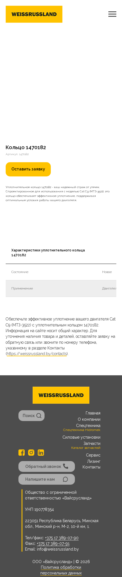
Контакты (91, 467)
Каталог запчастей (85, 448)
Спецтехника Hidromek (81, 430)
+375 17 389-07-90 (62, 538)
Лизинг (93, 461)
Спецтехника (88, 425)
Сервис (93, 455)
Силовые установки (81, 437)
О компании (89, 419)
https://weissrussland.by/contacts (37, 353)
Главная (93, 413)
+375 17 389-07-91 (53, 543)
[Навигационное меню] (112, 14)
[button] (28, 169)
